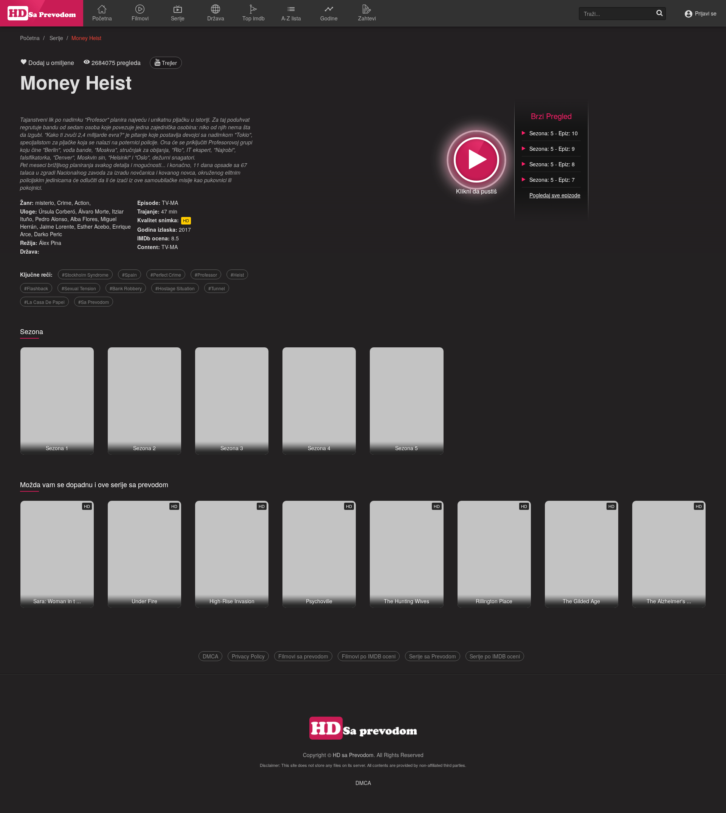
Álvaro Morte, (94, 211)
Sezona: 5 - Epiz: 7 (552, 179)
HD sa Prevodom (353, 755)
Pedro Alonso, (52, 219)
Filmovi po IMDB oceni (369, 656)
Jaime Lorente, (58, 226)
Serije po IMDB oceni (495, 656)
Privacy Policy (248, 656)
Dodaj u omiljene (50, 62)
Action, (82, 202)
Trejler (168, 63)
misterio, (45, 202)
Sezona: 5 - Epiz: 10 (553, 133)
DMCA (210, 656)
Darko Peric (48, 234)
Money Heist (76, 81)
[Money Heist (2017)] (476, 160)
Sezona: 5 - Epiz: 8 (552, 164)
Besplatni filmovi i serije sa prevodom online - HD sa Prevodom (42, 13)
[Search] (659, 13)
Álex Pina (50, 242)
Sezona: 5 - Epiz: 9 (552, 148)
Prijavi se (705, 13)
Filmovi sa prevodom (303, 656)
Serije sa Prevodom (432, 656)
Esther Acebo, (94, 226)
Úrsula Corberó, (58, 211)
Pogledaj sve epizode (554, 195)
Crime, (65, 202)
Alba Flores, (84, 219)
